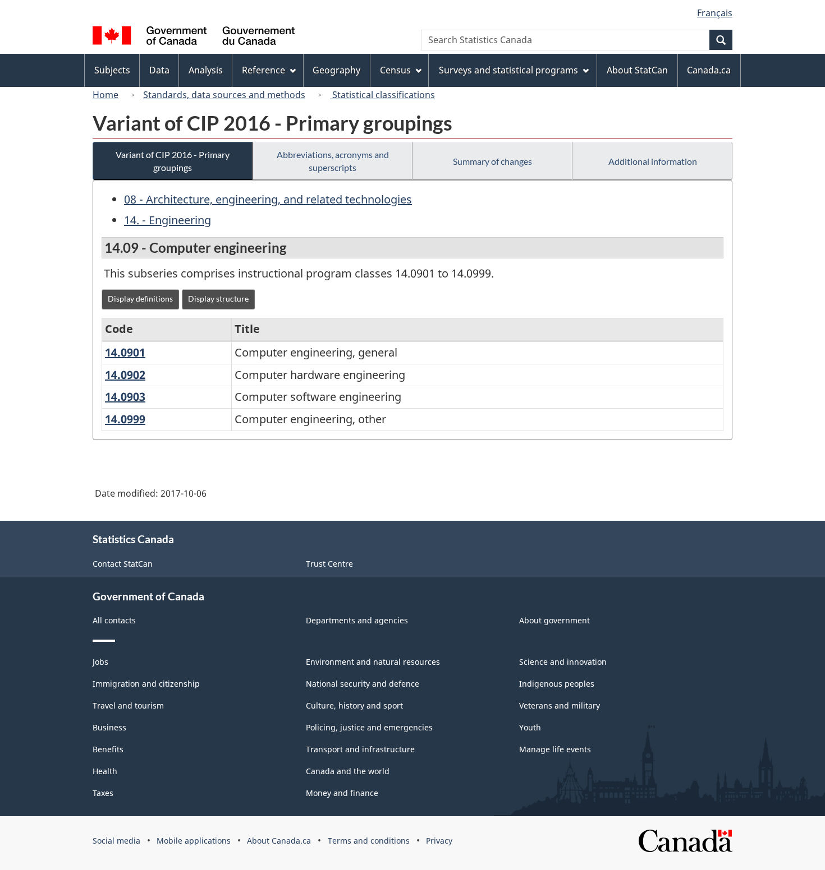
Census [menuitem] (395, 70)
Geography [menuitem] (336, 70)
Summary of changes (492, 161)
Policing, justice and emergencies (369, 727)
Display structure (218, 298)
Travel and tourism (128, 705)
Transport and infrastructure (360, 749)
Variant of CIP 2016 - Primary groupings (173, 161)
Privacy (439, 840)
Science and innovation (563, 661)
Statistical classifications (382, 95)
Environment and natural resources (373, 661)
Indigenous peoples (556, 683)
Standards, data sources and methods (224, 95)
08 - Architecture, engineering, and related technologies (268, 199)
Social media (116, 840)
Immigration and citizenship (146, 683)
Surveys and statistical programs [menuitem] (508, 70)
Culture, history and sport (354, 705)
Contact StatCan (123, 563)
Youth (530, 727)
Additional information (652, 161)
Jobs (100, 661)
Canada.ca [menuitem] (709, 70)
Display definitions (140, 298)
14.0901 (125, 352)
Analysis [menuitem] (206, 70)
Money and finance (342, 793)
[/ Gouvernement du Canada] (194, 37)
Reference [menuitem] (263, 70)
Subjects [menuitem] (112, 70)
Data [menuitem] (159, 70)
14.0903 (125, 396)
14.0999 (125, 419)
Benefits (108, 749)
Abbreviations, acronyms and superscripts (333, 161)
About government (554, 620)
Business (109, 727)
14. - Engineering (167, 220)
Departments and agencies (357, 620)
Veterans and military (559, 705)
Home (105, 95)
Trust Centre (329, 563)
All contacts (114, 620)
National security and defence (362, 683)
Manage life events (555, 749)
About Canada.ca (279, 840)
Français (714, 13)
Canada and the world (347, 771)
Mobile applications (194, 840)
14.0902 (125, 374)
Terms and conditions (369, 840)
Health (105, 771)
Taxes (103, 793)
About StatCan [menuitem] (637, 70)
